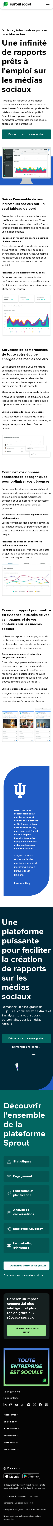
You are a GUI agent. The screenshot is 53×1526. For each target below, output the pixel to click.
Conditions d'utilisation (28, 1496)
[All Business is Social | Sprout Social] (26, 1367)
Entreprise (9, 1442)
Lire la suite (21, 883)
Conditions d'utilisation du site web (19, 1503)
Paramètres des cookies (36, 1509)
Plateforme (10, 1415)
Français (12, 1468)
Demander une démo (25, 1047)
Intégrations (10, 1429)
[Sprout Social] (17, 4)
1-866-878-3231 (12, 1392)
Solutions (9, 1422)
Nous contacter (11, 1398)
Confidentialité (10, 1496)
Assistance (10, 1449)
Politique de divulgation (13, 1509)
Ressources (10, 1436)
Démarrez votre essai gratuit (26, 134)
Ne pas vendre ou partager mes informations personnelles (22, 1517)
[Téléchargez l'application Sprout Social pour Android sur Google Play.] (31, 1476)
